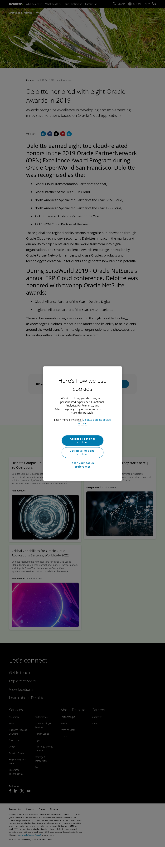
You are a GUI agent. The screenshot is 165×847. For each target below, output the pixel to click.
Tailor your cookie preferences (82, 464)
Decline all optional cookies (82, 452)
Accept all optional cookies (82, 440)
